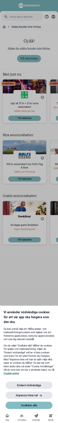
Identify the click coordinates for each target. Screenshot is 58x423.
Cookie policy (11, 373)
